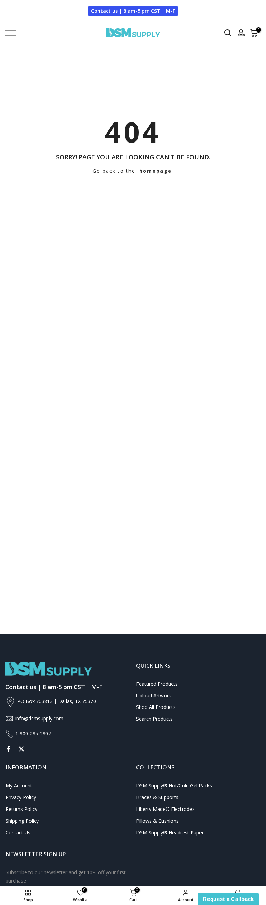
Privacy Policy (21, 797)
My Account (19, 785)
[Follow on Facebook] (8, 749)
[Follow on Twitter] (21, 749)
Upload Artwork (153, 695)
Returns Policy (21, 809)
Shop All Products (156, 707)
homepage (155, 170)
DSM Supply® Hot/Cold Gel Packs (174, 785)
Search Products (154, 718)
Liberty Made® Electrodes (165, 809)
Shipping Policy (22, 820)
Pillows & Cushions (157, 820)
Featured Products (157, 683)
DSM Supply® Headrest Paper (170, 832)
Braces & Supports (157, 797)
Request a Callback (228, 899)
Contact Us (18, 832)
